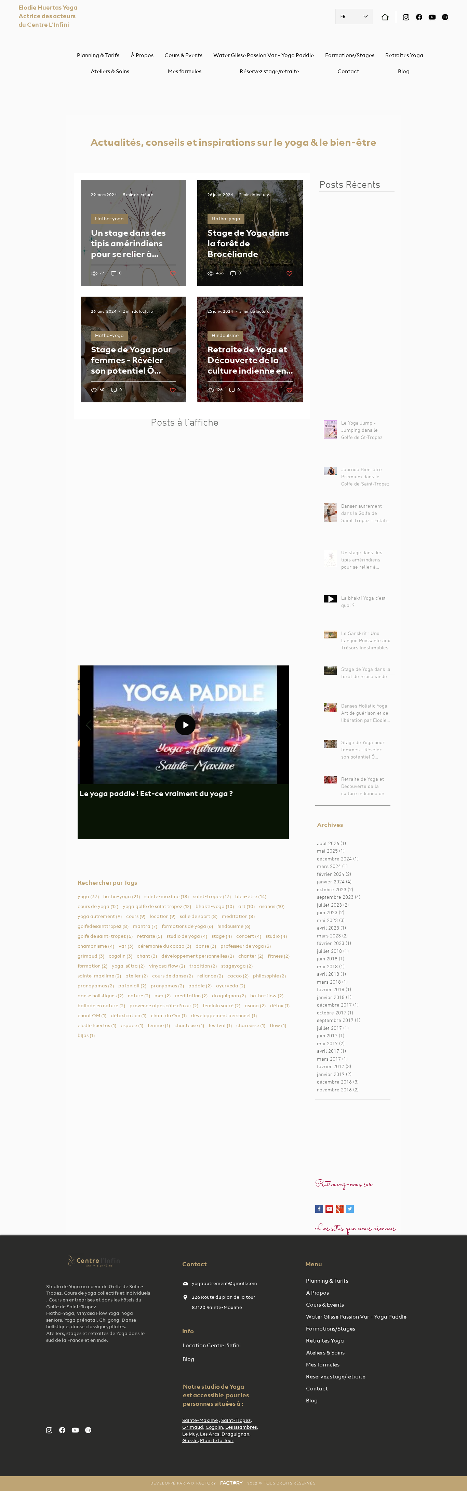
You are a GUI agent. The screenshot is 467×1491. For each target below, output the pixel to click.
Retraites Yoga (325, 1341)
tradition (203, 966)
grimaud (91, 956)
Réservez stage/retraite (335, 1377)
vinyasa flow (167, 966)
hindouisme (234, 926)
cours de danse (172, 975)
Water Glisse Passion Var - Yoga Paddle (341, 1317)
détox (280, 1005)
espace (132, 1025)
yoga (88, 896)
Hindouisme (225, 335)
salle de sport (199, 916)
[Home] (385, 17)
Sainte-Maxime (200, 1420)
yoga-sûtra (128, 966)
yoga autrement (100, 916)
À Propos (317, 1293)
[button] (110, 72)
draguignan (229, 995)
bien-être (251, 896)
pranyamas (167, 985)
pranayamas (96, 985)
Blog (312, 1401)
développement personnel (224, 1015)
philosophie (269, 975)
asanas (272, 906)
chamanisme (96, 946)
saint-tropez (212, 896)
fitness (279, 956)
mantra (145, 926)
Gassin (190, 1440)
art (246, 906)
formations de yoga (187, 926)
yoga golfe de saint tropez (157, 906)
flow (278, 1025)
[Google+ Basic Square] (340, 1209)
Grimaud (192, 1427)
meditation (191, 995)
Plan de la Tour (217, 1440)
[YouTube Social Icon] (329, 1209)
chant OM (92, 1015)
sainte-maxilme (99, 975)
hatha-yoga (121, 896)
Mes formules (322, 1365)
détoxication (129, 1015)
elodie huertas (97, 1025)
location (163, 916)
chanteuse (189, 1025)
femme (159, 1025)
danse (206, 946)
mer (163, 995)
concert (249, 936)
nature (139, 995)
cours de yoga (98, 906)
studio (276, 936)
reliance (210, 975)
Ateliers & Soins (325, 1353)
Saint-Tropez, (236, 1420)
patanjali (132, 985)
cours (136, 916)
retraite (149, 936)
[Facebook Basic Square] (319, 1209)
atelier (136, 975)
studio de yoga (187, 936)
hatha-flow (267, 995)
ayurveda (230, 985)
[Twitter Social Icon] (350, 1209)
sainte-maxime (166, 896)
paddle (200, 985)
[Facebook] (419, 17)
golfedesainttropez (103, 926)
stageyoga (237, 966)
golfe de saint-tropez (105, 936)
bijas (86, 1035)
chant (147, 956)
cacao (238, 975)
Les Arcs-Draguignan (224, 1434)
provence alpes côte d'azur (164, 1005)
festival (220, 1025)
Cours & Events (325, 1305)
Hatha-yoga (109, 219)
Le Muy (190, 1434)
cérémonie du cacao (164, 946)
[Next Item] (278, 724)
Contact (317, 1389)
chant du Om (169, 1015)
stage (222, 936)
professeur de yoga (246, 946)
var (126, 946)
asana (255, 1005)
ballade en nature (101, 1005)
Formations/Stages (330, 1329)
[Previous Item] (88, 724)
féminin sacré (222, 1005)
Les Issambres (241, 1427)
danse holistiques (101, 995)
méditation (238, 916)
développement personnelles (197, 956)
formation (93, 966)
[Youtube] (432, 17)
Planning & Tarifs (327, 1281)
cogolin (121, 956)
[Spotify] (445, 17)
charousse (251, 1025)
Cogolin (214, 1427)
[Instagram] (406, 17)
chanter (251, 956)
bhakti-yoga (215, 906)
